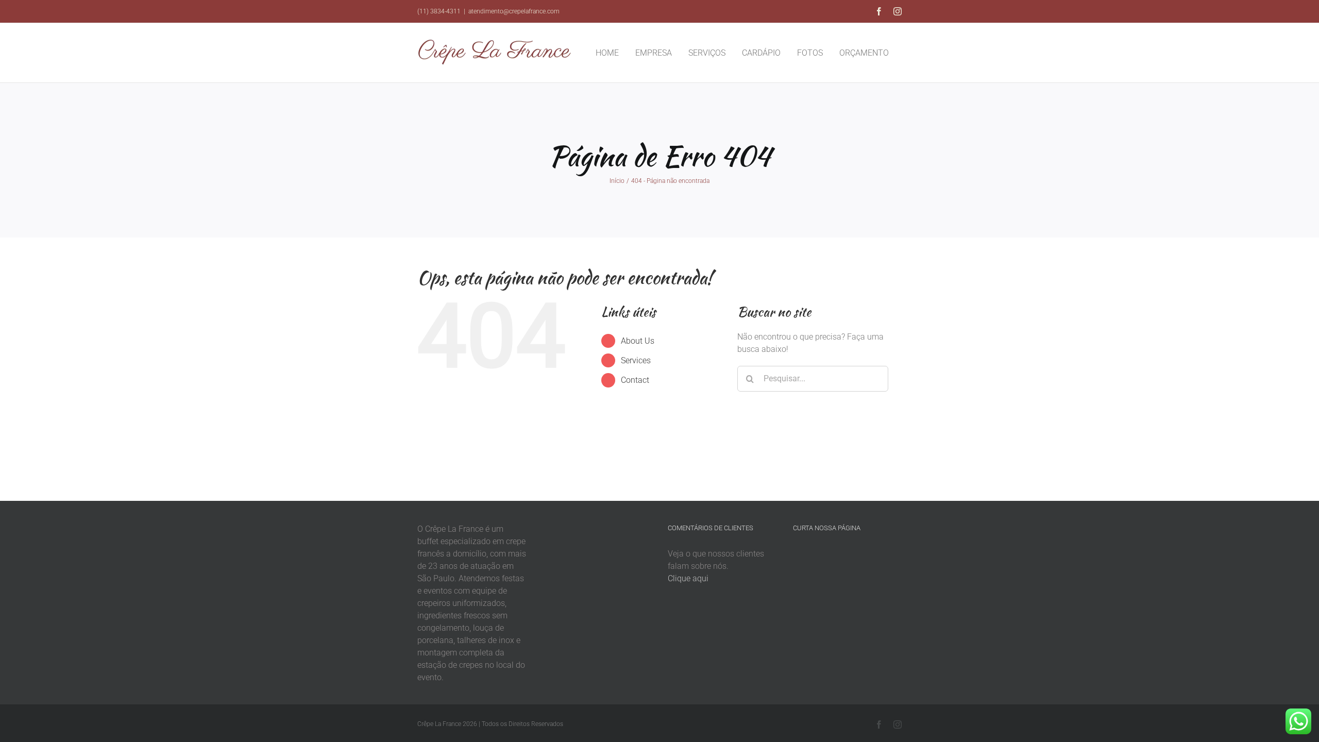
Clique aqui (688, 578)
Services (636, 360)
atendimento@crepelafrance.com (514, 11)
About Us (637, 341)
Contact (635, 380)
